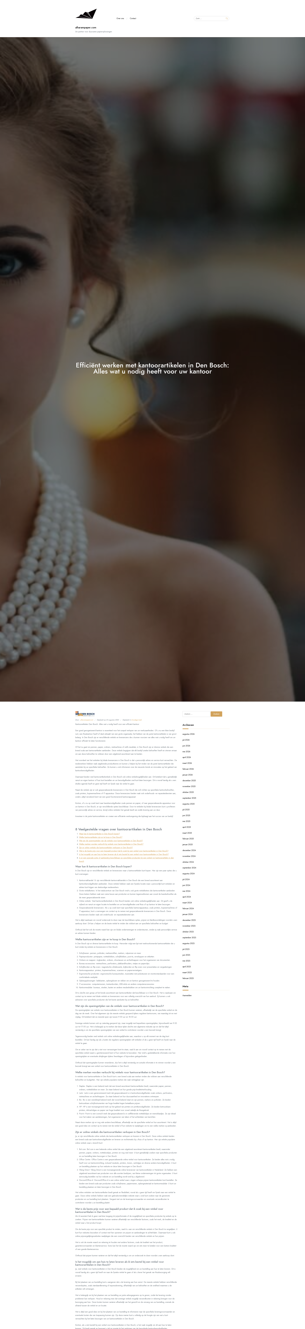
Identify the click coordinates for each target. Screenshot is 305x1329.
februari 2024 (188, 908)
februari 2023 (188, 978)
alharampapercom (86, 720)
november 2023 (189, 926)
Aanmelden (187, 995)
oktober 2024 (188, 862)
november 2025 (189, 786)
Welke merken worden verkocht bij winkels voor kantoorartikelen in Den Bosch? (111, 844)
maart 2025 (187, 833)
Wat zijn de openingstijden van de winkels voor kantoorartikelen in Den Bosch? (111, 840)
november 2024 (189, 856)
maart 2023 (187, 972)
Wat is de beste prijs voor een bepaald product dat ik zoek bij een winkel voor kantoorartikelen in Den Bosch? (123, 851)
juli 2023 (186, 949)
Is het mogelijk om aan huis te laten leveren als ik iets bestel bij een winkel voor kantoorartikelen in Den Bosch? (124, 854)
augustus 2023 (189, 943)
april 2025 (187, 827)
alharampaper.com (85, 27)
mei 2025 (186, 821)
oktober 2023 (188, 931)
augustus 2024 (189, 873)
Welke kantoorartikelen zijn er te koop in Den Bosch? (100, 837)
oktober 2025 (188, 792)
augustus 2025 (189, 804)
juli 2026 (186, 740)
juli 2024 (186, 879)
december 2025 (189, 780)
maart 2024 (187, 902)
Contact (133, 18)
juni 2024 (186, 885)
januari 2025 (188, 844)
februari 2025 (188, 838)
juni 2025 (186, 815)
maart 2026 (187, 763)
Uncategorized (136, 720)
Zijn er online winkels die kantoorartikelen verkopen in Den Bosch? (106, 847)
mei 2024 (186, 891)
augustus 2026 (189, 734)
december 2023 (189, 920)
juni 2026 (186, 745)
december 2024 (189, 850)
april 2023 (187, 966)
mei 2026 (186, 751)
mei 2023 (186, 960)
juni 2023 (186, 955)
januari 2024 (188, 914)
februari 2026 (188, 769)
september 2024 (189, 867)
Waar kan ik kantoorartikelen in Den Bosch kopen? (99, 833)
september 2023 (189, 937)
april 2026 (187, 757)
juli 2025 (186, 809)
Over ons (120, 18)
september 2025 (189, 798)
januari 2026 (188, 774)
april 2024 (187, 896)
